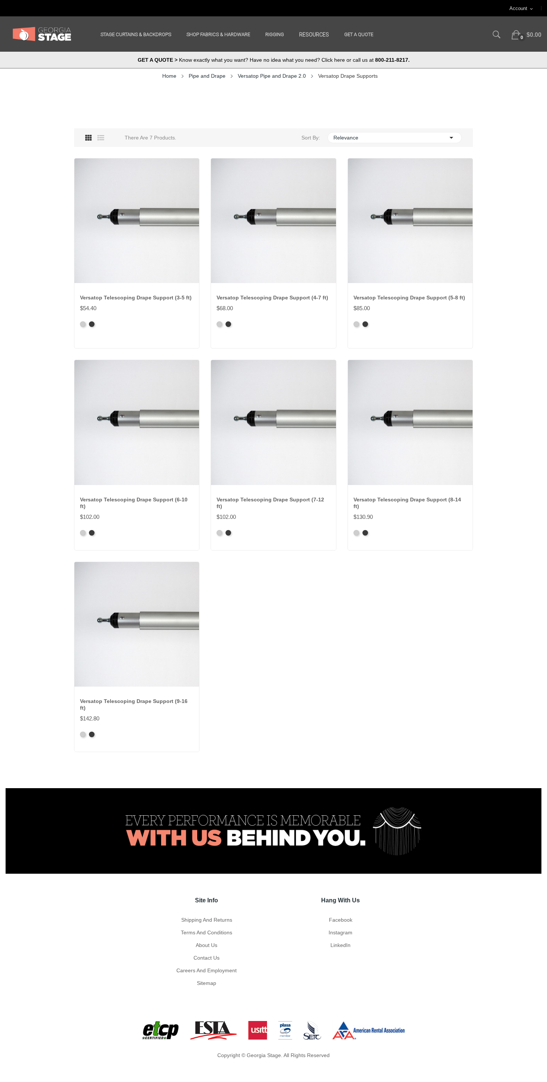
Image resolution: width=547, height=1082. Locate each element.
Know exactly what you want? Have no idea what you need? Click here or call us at (274, 60)
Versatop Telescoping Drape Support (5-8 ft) (409, 298)
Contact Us (206, 958)
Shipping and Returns (206, 920)
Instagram (340, 932)
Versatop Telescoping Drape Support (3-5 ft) (136, 298)
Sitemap (206, 983)
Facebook (340, 920)
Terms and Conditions (206, 932)
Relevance (394, 137)
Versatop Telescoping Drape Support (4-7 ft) (272, 298)
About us (206, 945)
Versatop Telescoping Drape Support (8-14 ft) (407, 503)
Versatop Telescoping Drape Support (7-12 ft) (270, 503)
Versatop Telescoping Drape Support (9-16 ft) (134, 704)
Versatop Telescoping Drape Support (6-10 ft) (134, 503)
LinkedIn (340, 945)
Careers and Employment (206, 970)
